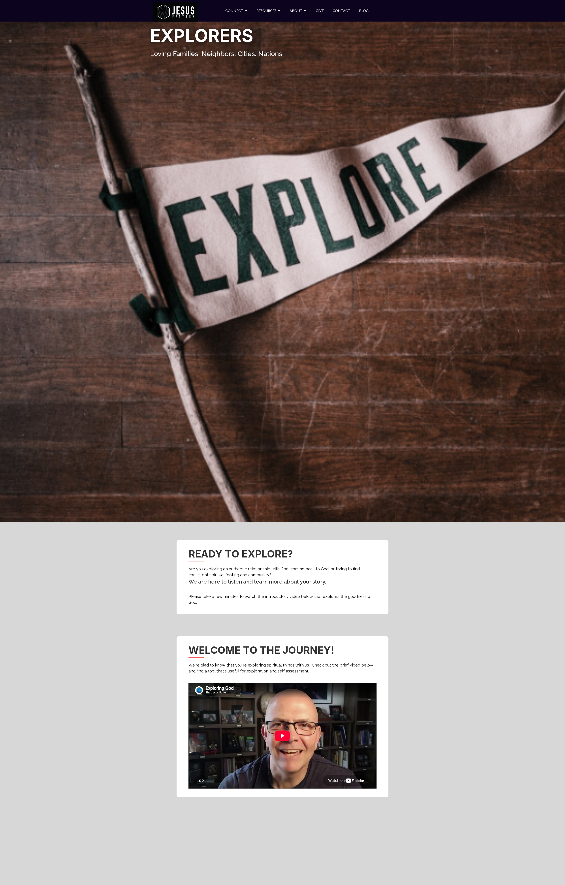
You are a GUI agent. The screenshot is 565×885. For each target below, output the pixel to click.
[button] (236, 18)
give (320, 18)
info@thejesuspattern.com (327, 854)
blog (364, 18)
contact (341, 18)
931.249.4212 (313, 846)
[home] (175, 19)
